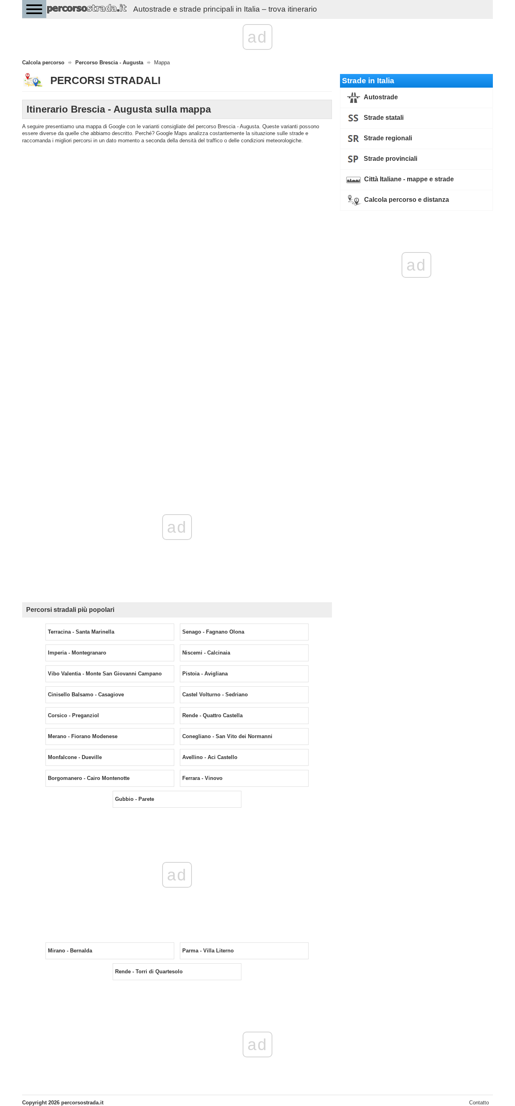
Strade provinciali (389, 158)
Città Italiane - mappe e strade (408, 179)
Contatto (479, 1103)
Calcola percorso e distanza (406, 199)
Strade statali (383, 117)
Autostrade (380, 97)
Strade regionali (387, 138)
